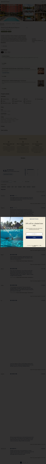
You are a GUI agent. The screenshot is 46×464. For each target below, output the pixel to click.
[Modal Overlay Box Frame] (23, 232)
